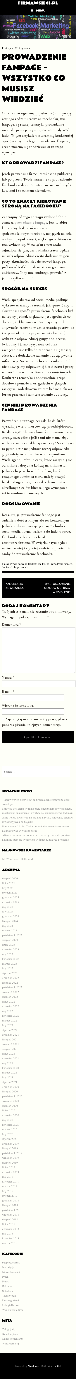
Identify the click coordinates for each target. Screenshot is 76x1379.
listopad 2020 (10, 1091)
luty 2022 (7, 1025)
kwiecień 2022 (10, 1015)
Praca (5, 1276)
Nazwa (8, 677)
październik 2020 (12, 1096)
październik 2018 (12, 1210)
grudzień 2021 (10, 1034)
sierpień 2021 (10, 1049)
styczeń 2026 (9, 892)
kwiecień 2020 (10, 1124)
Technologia (9, 1295)
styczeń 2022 (9, 1030)
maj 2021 (7, 1063)
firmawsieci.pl (38, 3)
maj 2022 (7, 1011)
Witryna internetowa (18, 705)
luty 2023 (7, 968)
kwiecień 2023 (10, 959)
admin (27, 48)
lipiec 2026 (8, 883)
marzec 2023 (9, 963)
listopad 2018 (10, 1205)
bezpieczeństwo (11, 1262)
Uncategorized (10, 1300)
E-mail (8, 691)
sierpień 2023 (10, 940)
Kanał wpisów (10, 1334)
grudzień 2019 (10, 1143)
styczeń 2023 (9, 973)
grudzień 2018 (10, 1200)
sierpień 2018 (10, 1219)
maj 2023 (7, 954)
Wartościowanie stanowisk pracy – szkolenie (57, 588)
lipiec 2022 (8, 1001)
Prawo (5, 1281)
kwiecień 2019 (10, 1181)
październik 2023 (12, 935)
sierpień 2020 (10, 1105)
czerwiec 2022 (10, 1006)
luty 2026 (7, 888)
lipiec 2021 (8, 1053)
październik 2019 (12, 1153)
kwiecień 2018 (10, 1238)
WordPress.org (10, 1343)
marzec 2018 (9, 1243)
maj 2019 (7, 1176)
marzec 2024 (9, 930)
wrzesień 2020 (10, 1101)
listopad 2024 (10, 921)
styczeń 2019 (9, 1195)
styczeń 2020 (9, 1139)
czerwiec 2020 (10, 1115)
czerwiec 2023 (10, 949)
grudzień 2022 (10, 978)
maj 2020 (7, 1120)
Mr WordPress (10, 859)
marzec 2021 (9, 1072)
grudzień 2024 (10, 916)
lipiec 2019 (8, 1167)
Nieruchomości (11, 1272)
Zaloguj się (8, 1329)
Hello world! (28, 859)
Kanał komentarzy (12, 1338)
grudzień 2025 (10, 897)
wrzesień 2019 (10, 1157)
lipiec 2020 (8, 1110)
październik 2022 (12, 987)
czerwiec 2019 (10, 1172)
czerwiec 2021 (10, 1058)
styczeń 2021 (9, 1082)
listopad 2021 (10, 1039)
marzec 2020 (9, 1129)
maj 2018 (7, 1233)
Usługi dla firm (10, 1305)
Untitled (57, 1366)
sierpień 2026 (10, 878)
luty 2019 (7, 1191)
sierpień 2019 (10, 1162)
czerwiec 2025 (10, 902)
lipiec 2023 (8, 944)
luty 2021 (7, 1077)
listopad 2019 (10, 1148)
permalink (22, 567)
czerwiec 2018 (10, 1229)
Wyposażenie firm (12, 1310)
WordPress (33, 1366)
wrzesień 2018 (10, 1214)
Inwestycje (8, 1267)
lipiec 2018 (8, 1224)
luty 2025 (7, 911)
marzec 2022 (9, 1020)
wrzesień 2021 (10, 1044)
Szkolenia (7, 1291)
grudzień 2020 (10, 1087)
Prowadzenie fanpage (61, 564)
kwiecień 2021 (10, 1068)
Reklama (32, 564)
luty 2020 (7, 1134)
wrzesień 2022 (10, 992)
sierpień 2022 (10, 996)
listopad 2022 (10, 982)
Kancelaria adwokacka (15, 586)
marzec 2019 (9, 1186)
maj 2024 (7, 926)
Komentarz (11, 624)
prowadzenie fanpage (31, 222)
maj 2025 (7, 907)
